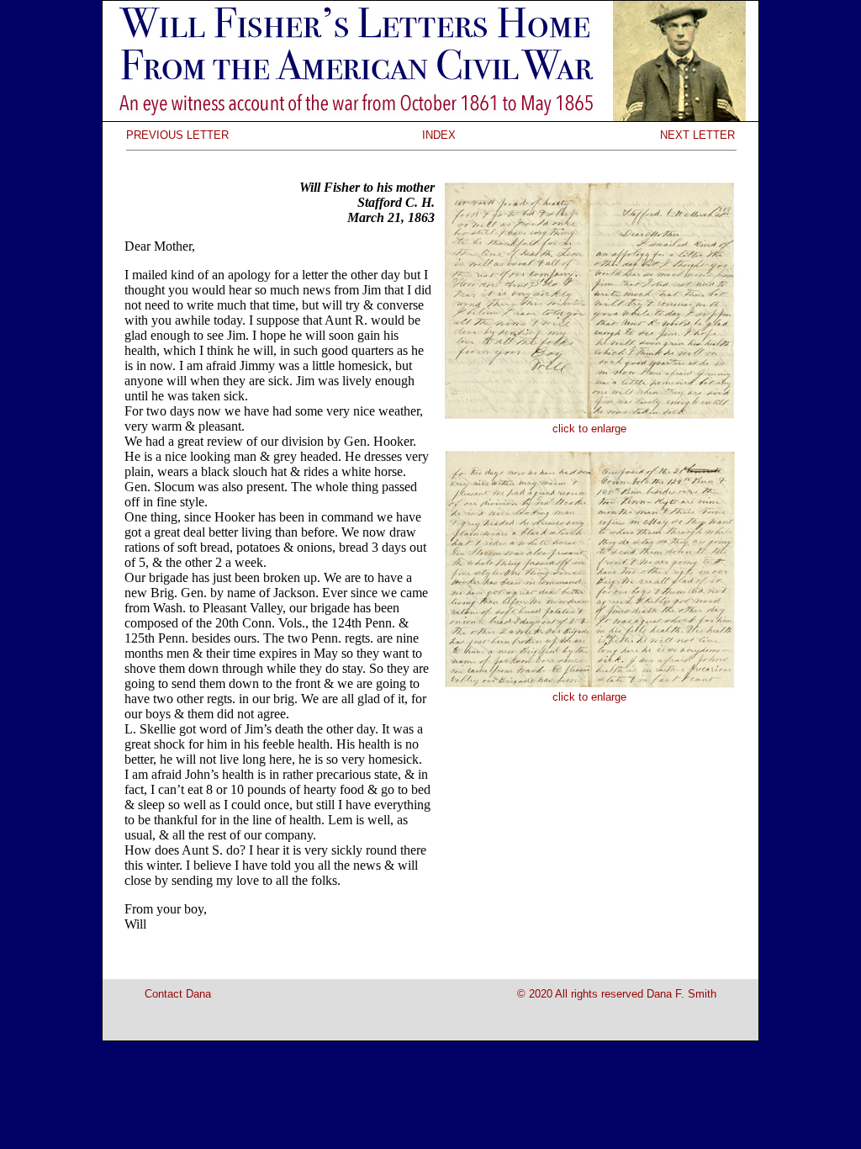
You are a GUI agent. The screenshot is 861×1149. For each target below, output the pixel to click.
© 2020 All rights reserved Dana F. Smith (616, 994)
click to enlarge (589, 428)
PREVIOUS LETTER (177, 135)
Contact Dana (178, 994)
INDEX (439, 135)
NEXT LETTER (697, 135)
